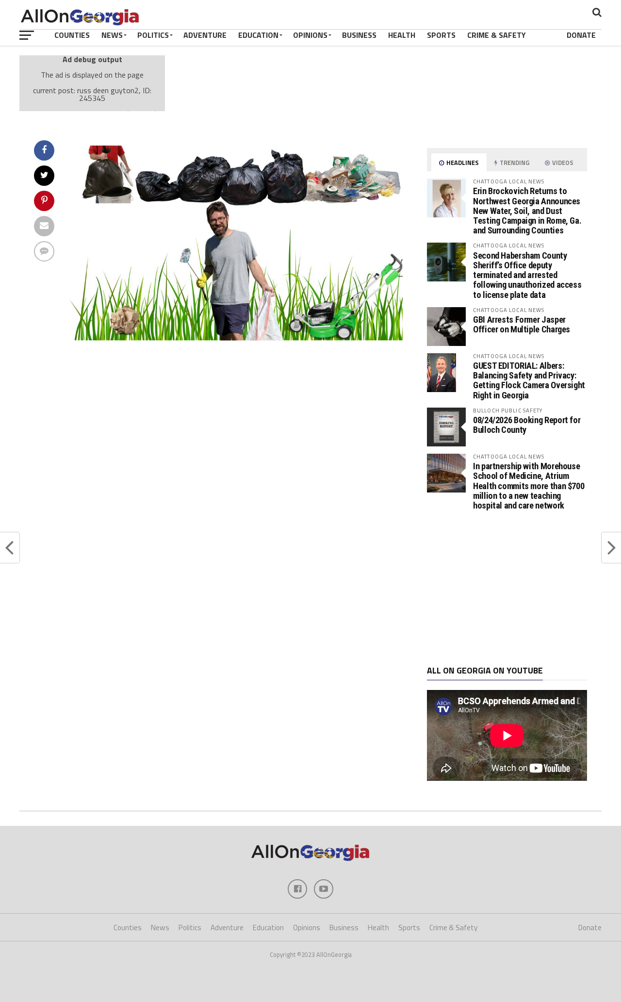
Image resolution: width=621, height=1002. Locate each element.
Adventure (205, 35)
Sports (441, 35)
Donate (581, 35)
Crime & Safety (496, 35)
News (112, 35)
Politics (153, 35)
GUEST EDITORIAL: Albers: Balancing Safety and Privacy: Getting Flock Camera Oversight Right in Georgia (529, 380)
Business (359, 35)
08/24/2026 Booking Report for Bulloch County (526, 425)
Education (258, 35)
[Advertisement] (507, 588)
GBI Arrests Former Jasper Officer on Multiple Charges (521, 324)
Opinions (310, 35)
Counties (72, 35)
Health (401, 35)
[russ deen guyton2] (236, 338)
